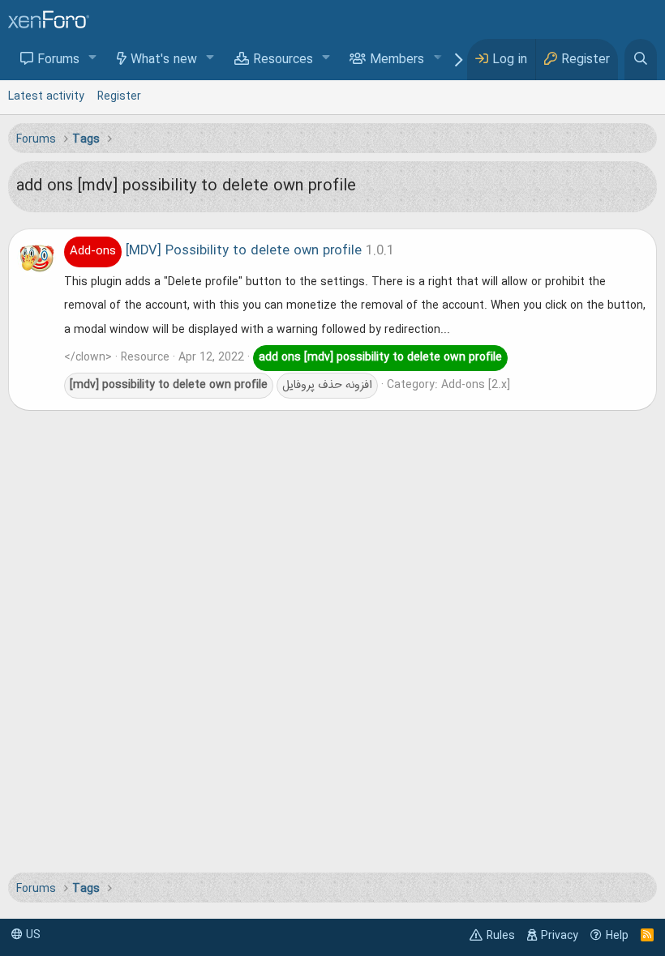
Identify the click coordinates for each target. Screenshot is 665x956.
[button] (93, 59)
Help (617, 936)
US (32, 935)
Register (119, 96)
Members (397, 60)
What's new (164, 60)
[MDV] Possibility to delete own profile (216, 251)
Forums (58, 60)
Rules (501, 936)
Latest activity (46, 96)
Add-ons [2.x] (475, 385)
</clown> (88, 357)
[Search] (640, 59)
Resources (283, 60)
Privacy (559, 936)
